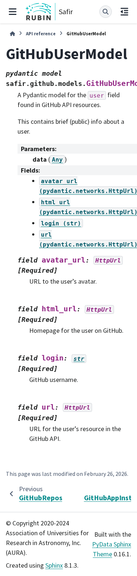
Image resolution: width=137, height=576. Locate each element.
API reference (41, 33)
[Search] (105, 11)
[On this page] (124, 11)
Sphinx (54, 565)
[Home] (12, 33)
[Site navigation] (12, 11)
